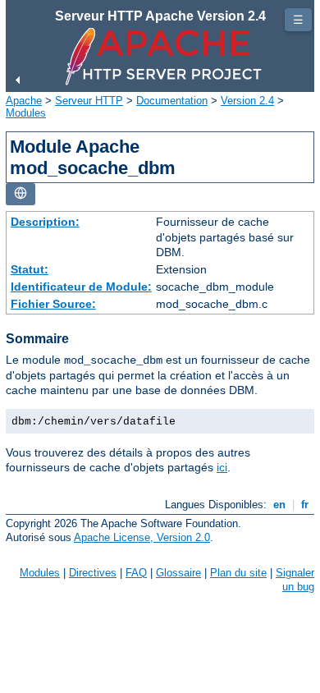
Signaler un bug (295, 580)
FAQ (136, 573)
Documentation (172, 100)
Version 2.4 (247, 100)
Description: (45, 221)
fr (305, 504)
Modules (26, 113)
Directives (93, 573)
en (279, 504)
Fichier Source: (53, 303)
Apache (24, 100)
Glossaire (178, 573)
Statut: (29, 269)
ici (222, 467)
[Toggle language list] (20, 194)
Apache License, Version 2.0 (142, 537)
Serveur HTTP (89, 100)
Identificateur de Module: (81, 286)
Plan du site (238, 573)
